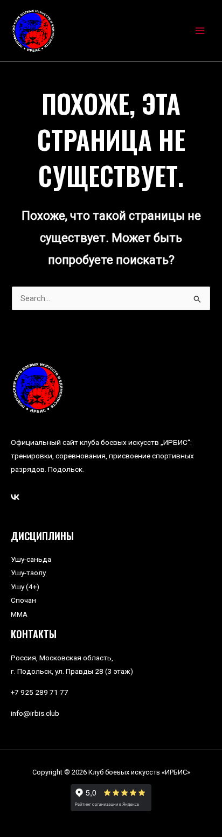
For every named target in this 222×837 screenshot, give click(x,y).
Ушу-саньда (31, 559)
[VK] (15, 497)
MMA (19, 614)
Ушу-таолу (28, 572)
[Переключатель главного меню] (200, 30)
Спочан (23, 600)
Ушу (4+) (25, 586)
